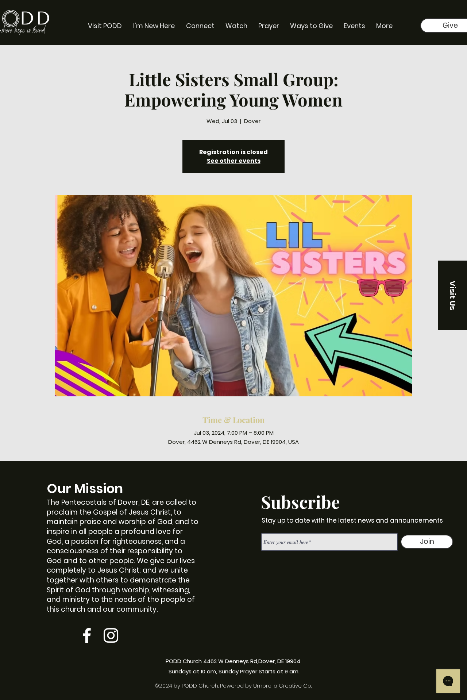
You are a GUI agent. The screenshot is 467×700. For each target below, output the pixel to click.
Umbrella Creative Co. (283, 685)
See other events (233, 161)
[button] (452, 295)
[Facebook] (87, 635)
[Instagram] (111, 635)
